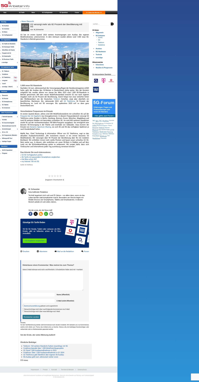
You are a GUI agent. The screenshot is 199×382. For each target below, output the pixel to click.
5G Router (5, 98)
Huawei (95, 130)
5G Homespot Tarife (8, 47)
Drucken (25, 251)
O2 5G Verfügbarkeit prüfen (32, 155)
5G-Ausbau (104, 121)
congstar (4, 80)
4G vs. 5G (5, 132)
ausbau (94, 125)
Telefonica (105, 134)
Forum (77, 12)
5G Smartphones (7, 101)
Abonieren (43, 251)
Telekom (56, 99)
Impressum (35, 369)
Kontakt (54, 369)
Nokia (108, 129)
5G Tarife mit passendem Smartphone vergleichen (41, 157)
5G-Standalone (107, 123)
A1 (112, 123)
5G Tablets (5, 105)
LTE (100, 130)
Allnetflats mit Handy (8, 50)
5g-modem (111, 120)
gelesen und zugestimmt (41, 306)
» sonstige (4, 62)
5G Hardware (101, 51)
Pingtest (4, 153)
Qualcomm (103, 132)
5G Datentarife (6, 56)
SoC (100, 134)
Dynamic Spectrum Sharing (40, 127)
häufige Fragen (6, 141)
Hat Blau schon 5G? (29, 159)
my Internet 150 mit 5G (30, 161)
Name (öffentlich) (63, 295)
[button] (30, 214)
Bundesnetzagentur (102, 125)
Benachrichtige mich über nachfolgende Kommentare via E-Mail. (47, 309)
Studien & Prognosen (104, 68)
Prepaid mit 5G (6, 53)
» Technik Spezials (6, 116)
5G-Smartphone (98, 124)
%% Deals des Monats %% (94, 12)
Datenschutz (82, 369)
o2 (111, 130)
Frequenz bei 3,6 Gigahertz (30, 116)
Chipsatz (110, 125)
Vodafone (5, 74)
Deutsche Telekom (98, 128)
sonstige (99, 57)
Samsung (110, 132)
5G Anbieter (5, 29)
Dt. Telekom (5, 71)
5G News (4, 32)
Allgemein (100, 32)
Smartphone (95, 134)
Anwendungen (6, 129)
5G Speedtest (64, 12)
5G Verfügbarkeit (47, 12)
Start (4, 12)
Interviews (100, 65)
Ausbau (99, 48)
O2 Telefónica (6, 77)
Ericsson (107, 127)
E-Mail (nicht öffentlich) (65, 301)
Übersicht (5, 95)
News (33, 12)
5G (97, 121)
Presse (45, 369)
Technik (99, 54)
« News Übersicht (27, 21)
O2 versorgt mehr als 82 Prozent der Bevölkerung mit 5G (56, 25)
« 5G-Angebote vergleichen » (34, 241)
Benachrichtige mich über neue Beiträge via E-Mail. (42, 311)
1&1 (93, 120)
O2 (99, 40)
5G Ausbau (5, 26)
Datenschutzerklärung (32, 306)
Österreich (103, 138)
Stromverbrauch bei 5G (9, 126)
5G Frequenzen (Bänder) (9, 135)
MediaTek (103, 129)
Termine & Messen (67, 369)
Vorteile (4, 120)
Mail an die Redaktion (65, 251)
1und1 (4, 83)
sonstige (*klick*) (7, 87)
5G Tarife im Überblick (8, 44)
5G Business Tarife (7, 59)
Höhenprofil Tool (7, 138)
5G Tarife (21, 12)
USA (108, 135)
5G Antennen (6, 108)
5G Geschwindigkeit (8, 123)
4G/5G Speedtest (7, 150)
